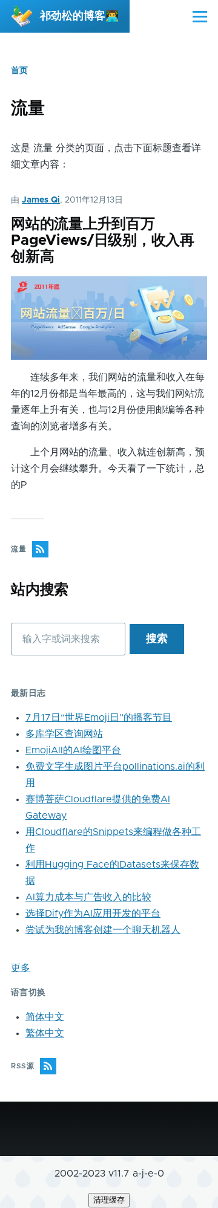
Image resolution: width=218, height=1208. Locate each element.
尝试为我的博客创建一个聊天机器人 (102, 930)
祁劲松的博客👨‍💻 (79, 16)
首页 (19, 71)
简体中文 (44, 1017)
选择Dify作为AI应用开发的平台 (92, 913)
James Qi (41, 200)
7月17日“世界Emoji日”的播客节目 (98, 718)
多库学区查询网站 (64, 734)
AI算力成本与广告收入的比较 (88, 897)
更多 (20, 968)
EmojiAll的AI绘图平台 (73, 750)
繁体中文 (44, 1033)
